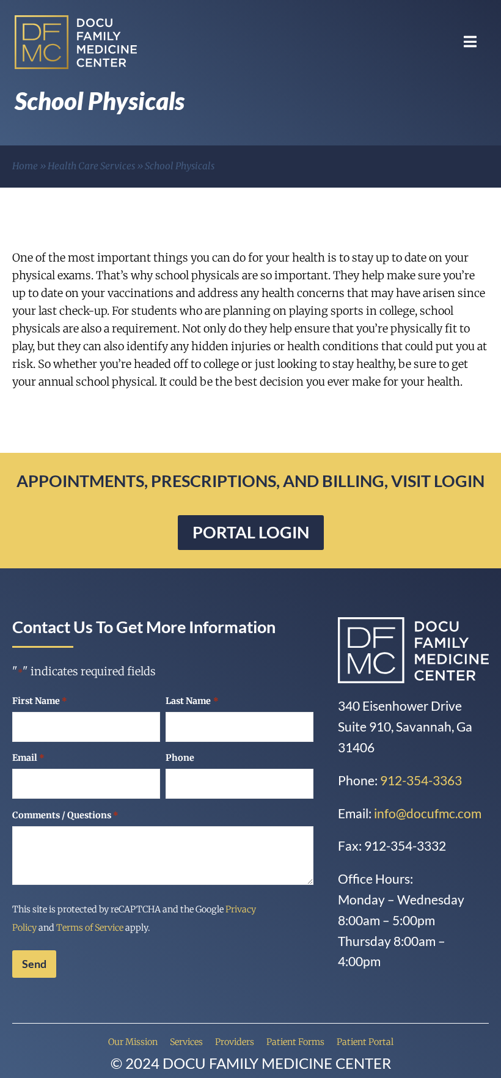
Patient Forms (295, 1041)
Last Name (192, 701)
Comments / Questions (65, 815)
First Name (39, 701)
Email (28, 758)
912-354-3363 (421, 780)
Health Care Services (91, 166)
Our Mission (133, 1041)
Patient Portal (365, 1041)
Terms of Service (89, 927)
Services (186, 1041)
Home (25, 166)
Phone (180, 758)
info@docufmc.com (427, 813)
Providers (234, 1041)
